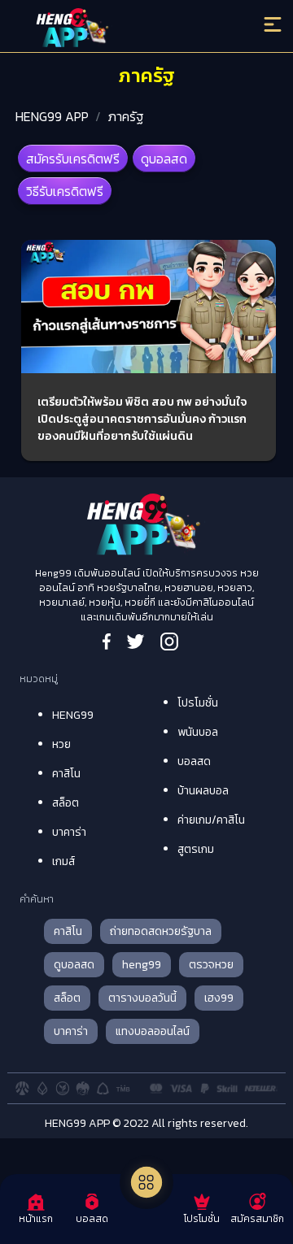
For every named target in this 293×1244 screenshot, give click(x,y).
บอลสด (194, 761)
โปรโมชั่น (197, 702)
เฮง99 (219, 998)
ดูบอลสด (164, 158)
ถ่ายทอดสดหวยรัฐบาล (161, 931)
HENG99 (73, 715)
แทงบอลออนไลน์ (153, 1031)
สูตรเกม (195, 849)
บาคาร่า (69, 832)
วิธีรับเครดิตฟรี (64, 191)
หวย (61, 744)
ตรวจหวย (211, 964)
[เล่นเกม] (146, 1182)
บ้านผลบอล (203, 790)
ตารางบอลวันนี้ (142, 998)
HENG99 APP (52, 116)
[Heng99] (113, 28)
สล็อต (65, 802)
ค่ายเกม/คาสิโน (211, 820)
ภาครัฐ (125, 116)
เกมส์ (63, 861)
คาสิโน (66, 773)
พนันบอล (197, 732)
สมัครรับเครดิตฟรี (73, 158)
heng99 (141, 964)
